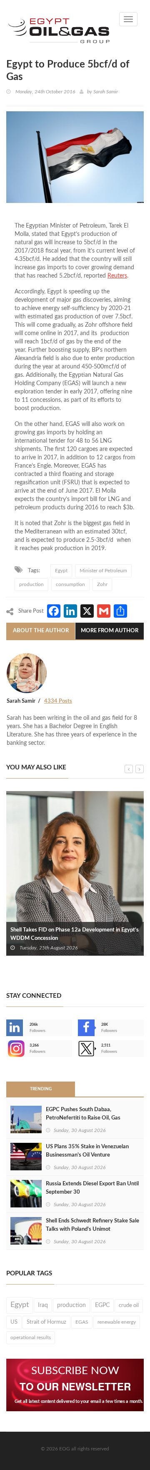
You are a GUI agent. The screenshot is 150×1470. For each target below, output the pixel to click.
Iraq (43, 1305)
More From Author (109, 631)
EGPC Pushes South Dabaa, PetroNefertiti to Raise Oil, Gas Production (83, 1118)
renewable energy (117, 1322)
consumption (70, 584)
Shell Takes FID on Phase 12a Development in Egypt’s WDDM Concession (74, 934)
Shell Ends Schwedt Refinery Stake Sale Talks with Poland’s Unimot (92, 1225)
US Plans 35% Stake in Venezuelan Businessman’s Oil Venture (87, 1151)
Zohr (102, 584)
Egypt (61, 570)
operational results (30, 1337)
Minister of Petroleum (103, 570)
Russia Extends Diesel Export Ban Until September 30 (92, 1188)
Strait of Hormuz (46, 1322)
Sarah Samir (105, 91)
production (31, 584)
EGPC (102, 1305)
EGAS (81, 1322)
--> (7, 1048)
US (14, 1322)
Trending (41, 1089)
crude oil (129, 1305)
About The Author (41, 631)
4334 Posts (58, 701)
